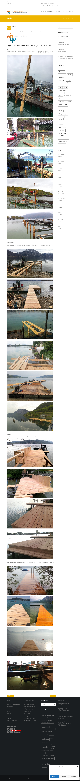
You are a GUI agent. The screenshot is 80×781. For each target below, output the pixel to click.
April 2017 (60, 228)
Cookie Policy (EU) (10, 706)
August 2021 (60, 179)
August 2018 (60, 219)
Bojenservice (61, 77)
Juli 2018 (59, 221)
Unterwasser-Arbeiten (63, 134)
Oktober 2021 (60, 177)
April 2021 (60, 184)
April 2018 (60, 226)
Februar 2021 (60, 189)
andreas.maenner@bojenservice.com (48, 3)
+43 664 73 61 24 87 (63, 714)
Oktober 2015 (60, 231)
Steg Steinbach (61, 49)
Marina (60, 95)
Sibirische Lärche (68, 108)
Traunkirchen (61, 124)
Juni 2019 (60, 207)
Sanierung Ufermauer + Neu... (30, 720)
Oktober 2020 (60, 196)
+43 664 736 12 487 (55, 1)
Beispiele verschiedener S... (29, 708)
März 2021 (60, 186)
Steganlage (63, 114)
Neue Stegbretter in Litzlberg (63, 44)
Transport (66, 121)
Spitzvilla (60, 110)
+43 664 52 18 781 (26, 1)
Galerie (8, 709)
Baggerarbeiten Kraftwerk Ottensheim (65, 38)
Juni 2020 (60, 200)
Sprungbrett (66, 110)
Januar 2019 (60, 217)
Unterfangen (61, 130)
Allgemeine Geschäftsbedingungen (13, 704)
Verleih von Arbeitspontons (12, 720)
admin (14, 28)
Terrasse (60, 121)
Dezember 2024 (61, 154)
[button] (77, 766)
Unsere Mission (57, 11)
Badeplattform (62, 74)
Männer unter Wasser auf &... (29, 718)
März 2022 (60, 168)
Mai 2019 (60, 210)
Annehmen (54, 776)
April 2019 (60, 212)
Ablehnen (64, 776)
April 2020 (60, 203)
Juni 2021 (60, 182)
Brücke (53, 722)
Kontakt (71, 11)
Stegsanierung (53, 748)
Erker (60, 87)
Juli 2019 (59, 205)
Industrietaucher (63, 90)
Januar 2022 (60, 172)
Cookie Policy (60, 778)
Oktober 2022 (60, 163)
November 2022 (61, 161)
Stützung (60, 119)
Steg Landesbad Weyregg (63, 53)
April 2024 (60, 158)
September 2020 (61, 198)
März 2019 (60, 214)
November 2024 (61, 156)
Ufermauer (62, 127)
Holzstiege (65, 87)
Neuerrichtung (67, 95)
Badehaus (61, 71)
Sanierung (63, 105)
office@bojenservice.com (12, 3)
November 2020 (61, 193)
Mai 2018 (60, 224)
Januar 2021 (60, 191)
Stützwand (66, 119)
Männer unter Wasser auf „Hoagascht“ (65, 56)
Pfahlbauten (62, 99)
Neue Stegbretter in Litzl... (29, 709)
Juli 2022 (59, 165)
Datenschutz (65, 778)
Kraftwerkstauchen (61, 46)
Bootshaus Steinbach (62, 51)
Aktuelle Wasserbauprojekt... (29, 704)
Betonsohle (69, 74)
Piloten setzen (61, 101)
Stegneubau (52, 746)
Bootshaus (61, 80)
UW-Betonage (44, 761)
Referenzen (50, 11)
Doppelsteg (43, 724)
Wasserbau (63, 141)
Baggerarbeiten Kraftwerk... (29, 706)
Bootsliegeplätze (44, 722)
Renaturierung (68, 101)
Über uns (68, 778)
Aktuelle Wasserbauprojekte (63, 36)
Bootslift (68, 82)
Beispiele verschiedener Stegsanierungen (62, 42)
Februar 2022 (60, 170)
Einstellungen (73, 776)
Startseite (43, 11)
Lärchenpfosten (52, 729)
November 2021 (61, 175)
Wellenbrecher (62, 144)
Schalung (60, 107)
